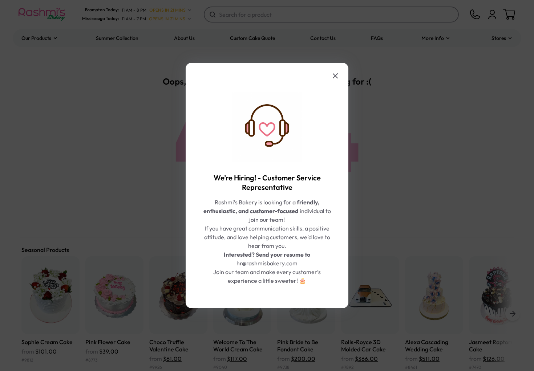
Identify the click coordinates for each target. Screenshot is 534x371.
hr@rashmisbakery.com (267, 263)
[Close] (335, 76)
